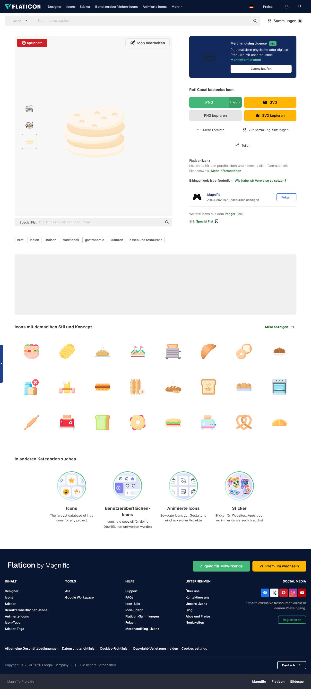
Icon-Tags (12, 622)
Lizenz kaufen (261, 69)
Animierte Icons (155, 7)
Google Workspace (79, 597)
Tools (70, 581)
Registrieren (292, 620)
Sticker (85, 7)
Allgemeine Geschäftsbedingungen (32, 648)
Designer (54, 7)
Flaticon (278, 681)
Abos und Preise (198, 616)
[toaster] (173, 351)
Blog (189, 610)
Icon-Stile (132, 604)
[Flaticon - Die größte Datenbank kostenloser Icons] (23, 6)
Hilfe (129, 581)
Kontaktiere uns (197, 597)
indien (34, 240)
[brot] (102, 351)
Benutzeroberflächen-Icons (116, 7)
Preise (268, 7)
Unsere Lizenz (196, 604)
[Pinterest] (283, 593)
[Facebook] (265, 593)
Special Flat (204, 221)
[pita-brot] (32, 351)
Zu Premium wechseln (279, 566)
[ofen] (279, 387)
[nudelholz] (67, 387)
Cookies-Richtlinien (115, 648)
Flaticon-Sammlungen (142, 616)
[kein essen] (32, 387)
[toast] (208, 422)
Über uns (192, 591)
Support (131, 591)
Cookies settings (194, 648)
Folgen (130, 622)
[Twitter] (274, 593)
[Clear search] (244, 21)
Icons (70, 7)
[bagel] (244, 351)
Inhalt (11, 581)
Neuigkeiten (195, 622)
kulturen (117, 240)
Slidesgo (297, 681)
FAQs (129, 597)
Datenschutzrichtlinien (79, 648)
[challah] (67, 351)
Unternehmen (198, 581)
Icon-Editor (134, 610)
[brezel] (244, 422)
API (67, 591)
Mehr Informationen (246, 60)
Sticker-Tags (14, 629)
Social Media (294, 581)
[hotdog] (102, 387)
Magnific (259, 681)
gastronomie (94, 240)
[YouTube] (302, 593)
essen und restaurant (146, 240)
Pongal (230, 214)
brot (20, 240)
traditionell (71, 240)
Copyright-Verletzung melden (155, 648)
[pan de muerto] (279, 351)
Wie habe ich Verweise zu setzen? (260, 180)
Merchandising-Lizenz (142, 629)
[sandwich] (138, 351)
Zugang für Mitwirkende (221, 566)
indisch (50, 240)
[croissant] (208, 351)
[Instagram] (293, 593)
